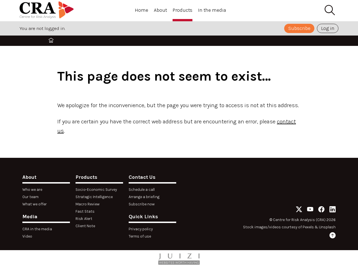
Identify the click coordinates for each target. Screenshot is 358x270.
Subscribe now (142, 204)
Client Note (85, 226)
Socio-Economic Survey (96, 189)
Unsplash (327, 227)
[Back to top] (332, 236)
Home (141, 10)
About (160, 10)
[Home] (48, 10)
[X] (299, 210)
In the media (212, 10)
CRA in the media (37, 229)
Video (27, 236)
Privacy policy (141, 229)
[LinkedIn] (332, 210)
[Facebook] (321, 210)
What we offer (34, 204)
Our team (30, 196)
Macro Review (88, 204)
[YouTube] (310, 210)
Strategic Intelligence (94, 196)
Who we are (32, 189)
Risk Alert (84, 218)
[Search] (329, 10)
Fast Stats (85, 211)
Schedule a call (142, 189)
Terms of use (140, 236)
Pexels (308, 227)
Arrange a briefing (144, 196)
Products (182, 10)
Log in (328, 28)
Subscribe (299, 28)
